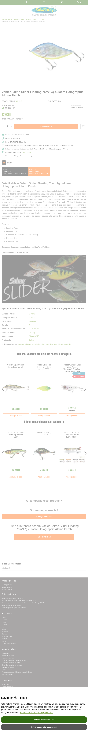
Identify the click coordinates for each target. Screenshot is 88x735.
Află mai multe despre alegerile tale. (36, 712)
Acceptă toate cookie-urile (44, 720)
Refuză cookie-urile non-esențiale (44, 727)
